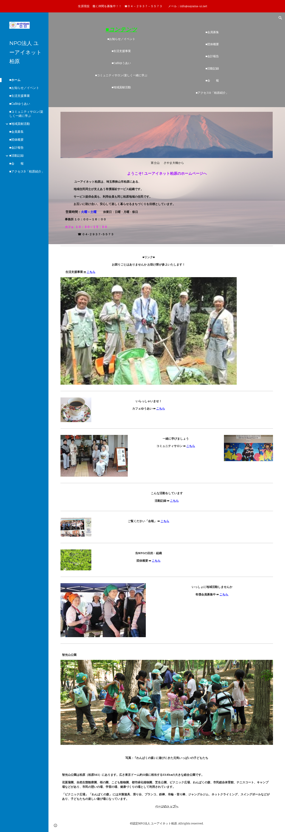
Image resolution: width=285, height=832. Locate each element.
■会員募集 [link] (16, 132)
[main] (121, 29)
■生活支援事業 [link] (19, 96)
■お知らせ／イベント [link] (24, 88)
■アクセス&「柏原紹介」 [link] (26, 171)
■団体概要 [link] (16, 139)
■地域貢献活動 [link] (19, 124)
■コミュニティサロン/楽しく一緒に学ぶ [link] (26, 114)
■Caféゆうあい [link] (19, 104)
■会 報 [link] (16, 163)
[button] (280, 18)
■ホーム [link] (15, 80)
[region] (142, 6)
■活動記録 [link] (16, 155)
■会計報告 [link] (16, 147)
